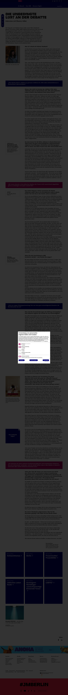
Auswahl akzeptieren (33, 360)
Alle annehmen (46, 360)
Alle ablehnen (22, 360)
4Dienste (23, 353)
